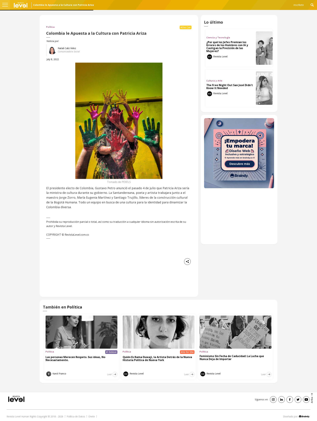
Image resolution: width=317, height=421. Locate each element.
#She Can (185, 27)
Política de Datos (76, 416)
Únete (91, 416)
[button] (5, 5)
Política (50, 27)
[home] (20, 5)
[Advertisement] (239, 218)
